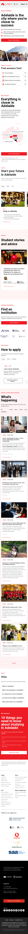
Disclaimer (11, 920)
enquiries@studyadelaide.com (10, 888)
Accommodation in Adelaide (7, 794)
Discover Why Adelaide (13, 40)
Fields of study (4, 780)
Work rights (17, 784)
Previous (21, 186)
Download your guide (14, 752)
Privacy (6, 920)
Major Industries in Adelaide (21, 777)
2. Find (8, 359)
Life (12, 186)
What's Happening (20, 790)
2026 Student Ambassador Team (20, 793)
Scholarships (4, 778)
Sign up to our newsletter (14, 900)
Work (8, 186)
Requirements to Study (6, 784)
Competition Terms (19, 920)
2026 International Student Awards (20, 796)
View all (14, 663)
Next (25, 186)
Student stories (4, 799)
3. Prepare (13, 359)
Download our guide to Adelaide (12, 380)
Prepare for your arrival (6, 795)
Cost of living (4, 801)
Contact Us (6, 883)
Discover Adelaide (5, 792)
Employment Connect (19, 785)
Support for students (5, 782)
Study (2, 186)
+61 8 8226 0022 (7, 886)
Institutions (3, 777)
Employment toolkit (19, 787)
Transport (3, 806)
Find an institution (14, 322)
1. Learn (3, 359)
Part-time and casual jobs (20, 782)
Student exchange (5, 785)
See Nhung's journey (9, 286)
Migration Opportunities (6, 802)
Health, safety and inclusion (7, 797)
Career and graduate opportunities (19, 779)
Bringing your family (5, 804)
